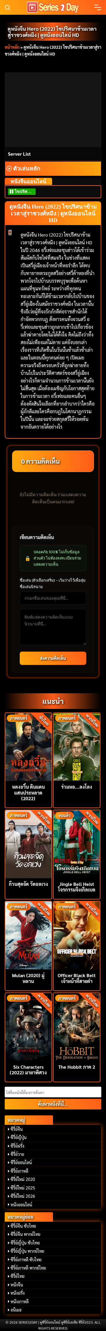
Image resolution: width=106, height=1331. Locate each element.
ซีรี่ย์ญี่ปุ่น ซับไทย (25, 1242)
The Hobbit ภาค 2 (76, 1067)
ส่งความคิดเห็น (53, 658)
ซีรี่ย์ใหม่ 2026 (23, 1196)
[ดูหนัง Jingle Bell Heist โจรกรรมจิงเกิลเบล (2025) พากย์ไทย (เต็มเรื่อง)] (77, 843)
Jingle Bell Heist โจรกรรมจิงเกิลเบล (76, 887)
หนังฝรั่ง (18, 1293)
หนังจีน (17, 1284)
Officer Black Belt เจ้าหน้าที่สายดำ (77, 978)
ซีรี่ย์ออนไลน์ (21, 1162)
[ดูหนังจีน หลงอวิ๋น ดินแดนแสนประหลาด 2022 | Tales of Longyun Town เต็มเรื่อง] (28, 746)
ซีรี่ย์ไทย (17, 1276)
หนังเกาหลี (20, 1301)
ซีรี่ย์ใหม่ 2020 (23, 1179)
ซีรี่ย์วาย (17, 1154)
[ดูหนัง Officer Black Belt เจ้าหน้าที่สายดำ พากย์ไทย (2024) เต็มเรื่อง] (77, 935)
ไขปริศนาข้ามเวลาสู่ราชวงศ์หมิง (25, 191)
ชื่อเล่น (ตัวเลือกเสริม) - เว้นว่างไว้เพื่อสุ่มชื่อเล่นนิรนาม (53, 583)
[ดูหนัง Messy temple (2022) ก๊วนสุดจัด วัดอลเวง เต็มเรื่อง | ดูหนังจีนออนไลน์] (28, 843)
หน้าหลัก (12, 47)
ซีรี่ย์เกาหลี (19, 1171)
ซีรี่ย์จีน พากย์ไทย (25, 1234)
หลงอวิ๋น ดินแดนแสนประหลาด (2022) (28, 792)
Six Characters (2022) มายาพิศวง (28, 1069)
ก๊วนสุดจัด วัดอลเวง (28, 884)
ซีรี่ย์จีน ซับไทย (23, 1226)
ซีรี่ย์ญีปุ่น (18, 1137)
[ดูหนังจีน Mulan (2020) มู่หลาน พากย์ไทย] (28, 935)
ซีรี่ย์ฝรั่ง (17, 1145)
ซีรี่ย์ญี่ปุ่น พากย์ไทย (27, 1251)
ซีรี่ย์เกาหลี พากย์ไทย (28, 1267)
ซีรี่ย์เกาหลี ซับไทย (26, 1259)
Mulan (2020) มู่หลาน (28, 978)
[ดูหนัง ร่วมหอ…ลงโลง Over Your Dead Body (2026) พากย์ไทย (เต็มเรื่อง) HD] (77, 746)
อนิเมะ (16, 1309)
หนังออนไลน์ (21, 1204)
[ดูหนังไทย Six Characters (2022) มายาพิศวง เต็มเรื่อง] (28, 1026)
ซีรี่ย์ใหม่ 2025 (23, 1187)
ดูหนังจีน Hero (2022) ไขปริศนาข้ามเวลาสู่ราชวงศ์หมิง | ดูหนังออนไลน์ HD (52, 31)
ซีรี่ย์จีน (17, 1129)
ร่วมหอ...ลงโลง (76, 787)
